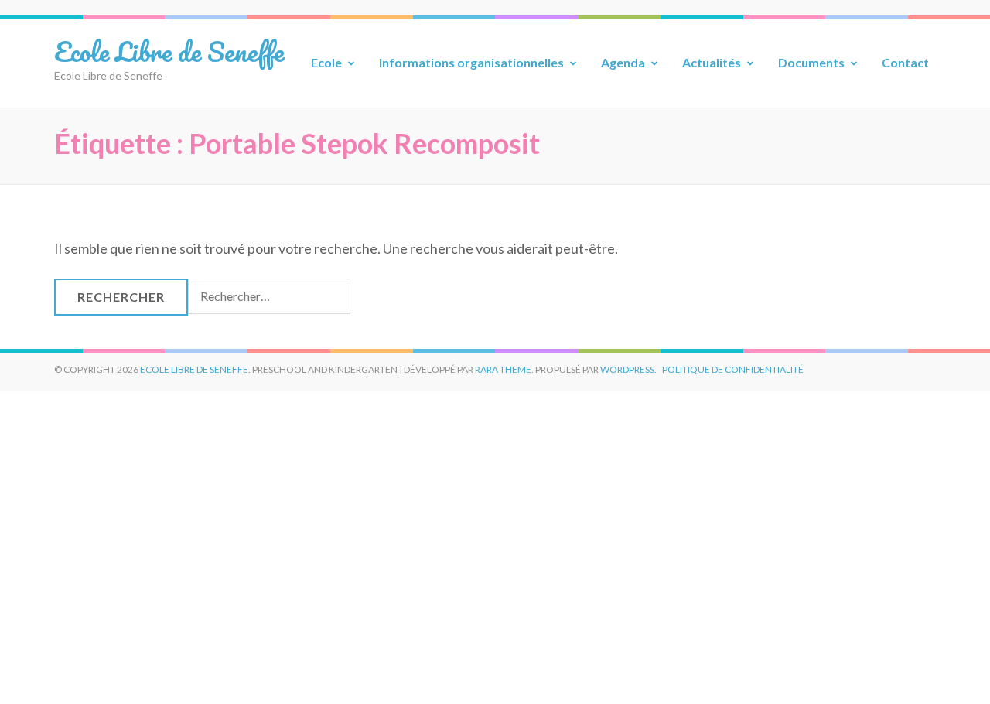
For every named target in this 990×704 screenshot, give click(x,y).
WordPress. (628, 369)
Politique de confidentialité (733, 369)
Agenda (623, 62)
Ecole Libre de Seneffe (169, 51)
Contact (905, 62)
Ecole (326, 62)
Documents (811, 62)
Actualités (711, 62)
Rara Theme (503, 369)
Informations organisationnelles (471, 62)
